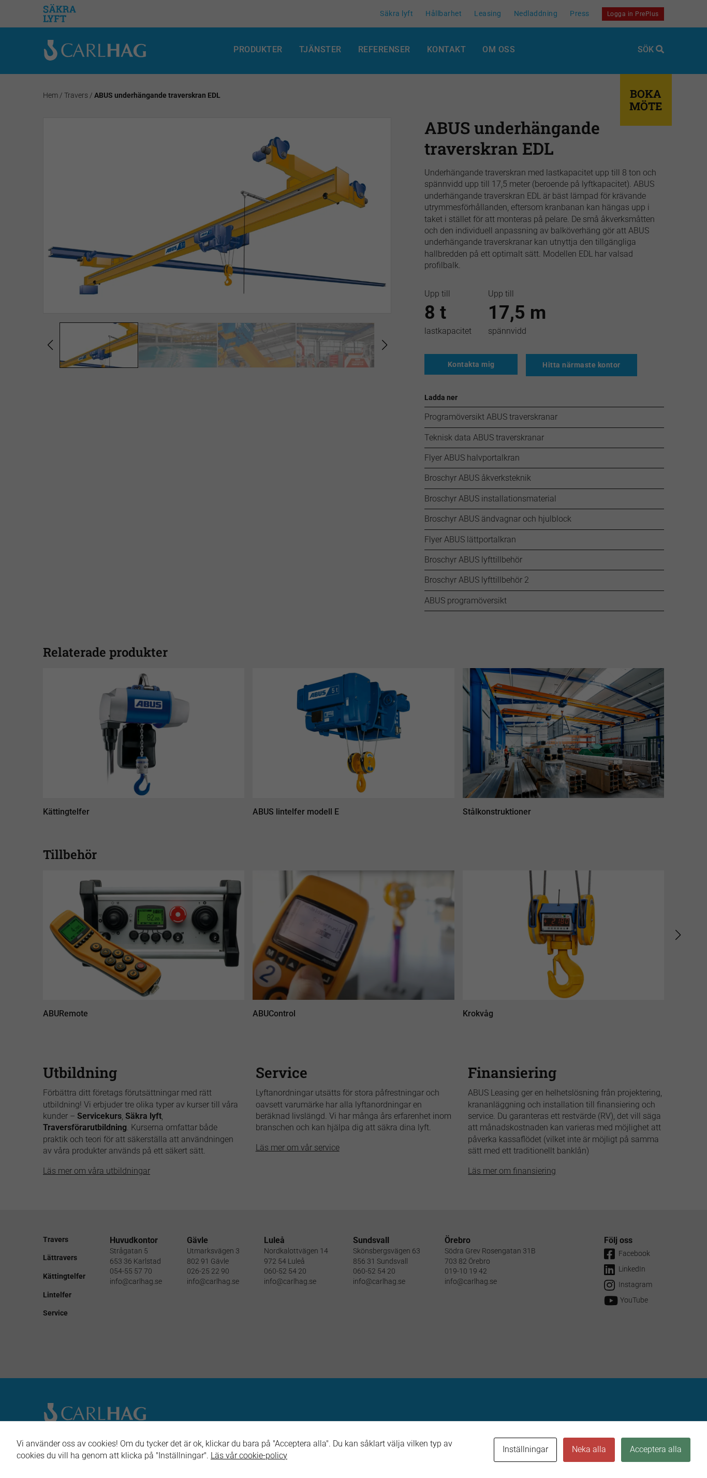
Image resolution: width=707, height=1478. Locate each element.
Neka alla (589, 1449)
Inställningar (525, 1449)
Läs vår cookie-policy (249, 1455)
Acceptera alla (656, 1449)
